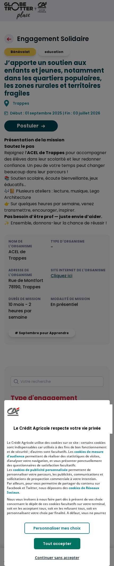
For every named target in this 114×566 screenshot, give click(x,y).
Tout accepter (57, 543)
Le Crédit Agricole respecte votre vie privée (57, 428)
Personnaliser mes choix (57, 528)
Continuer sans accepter (57, 557)
